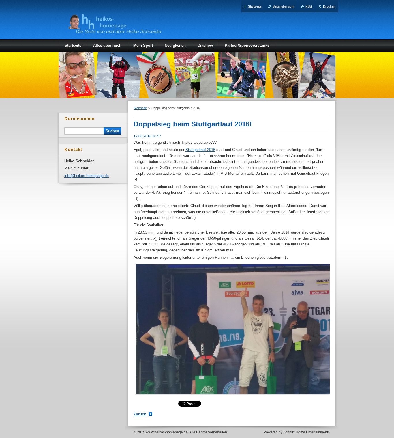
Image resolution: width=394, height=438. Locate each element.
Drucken (329, 6)
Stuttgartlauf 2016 (200, 150)
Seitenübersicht (283, 6)
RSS (308, 6)
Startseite (140, 108)
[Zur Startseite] (97, 25)
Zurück (140, 414)
